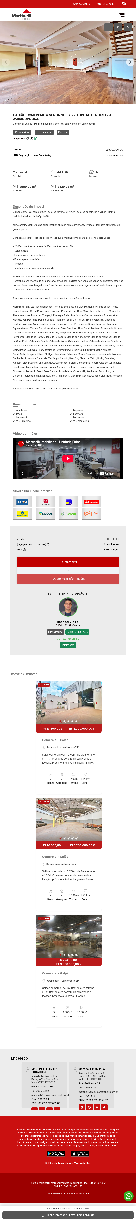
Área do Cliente (81, 4)
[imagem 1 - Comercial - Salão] (69, 702)
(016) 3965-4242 (105, 4)
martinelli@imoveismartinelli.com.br (51, 1095)
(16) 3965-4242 (40, 1090)
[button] (124, 3)
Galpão (28, 123)
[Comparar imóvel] (98, 690)
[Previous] (41, 703)
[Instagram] (89, 1107)
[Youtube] (97, 1107)
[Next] (96, 703)
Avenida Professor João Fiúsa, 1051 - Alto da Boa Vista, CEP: (44, 1079)
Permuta (63, 132)
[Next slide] (130, 62)
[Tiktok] (104, 1107)
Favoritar (23, 132)
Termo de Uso (82, 1163)
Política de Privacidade (58, 1163)
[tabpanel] (68, 62)
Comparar (46, 132)
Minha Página (55, 632)
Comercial (18, 123)
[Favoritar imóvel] (98, 685)
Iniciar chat (68, 645)
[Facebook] (82, 1107)
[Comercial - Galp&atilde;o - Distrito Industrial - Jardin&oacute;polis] (35, 15)
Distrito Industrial (43, 123)
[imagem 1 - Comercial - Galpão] (69, 936)
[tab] (108, 27)
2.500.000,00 (114, 149)
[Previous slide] (6, 62)
